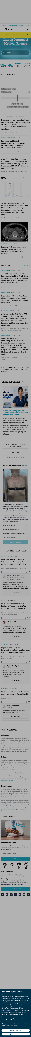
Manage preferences (8, 1024)
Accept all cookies (15, 1030)
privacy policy (10, 1019)
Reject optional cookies (15, 1034)
